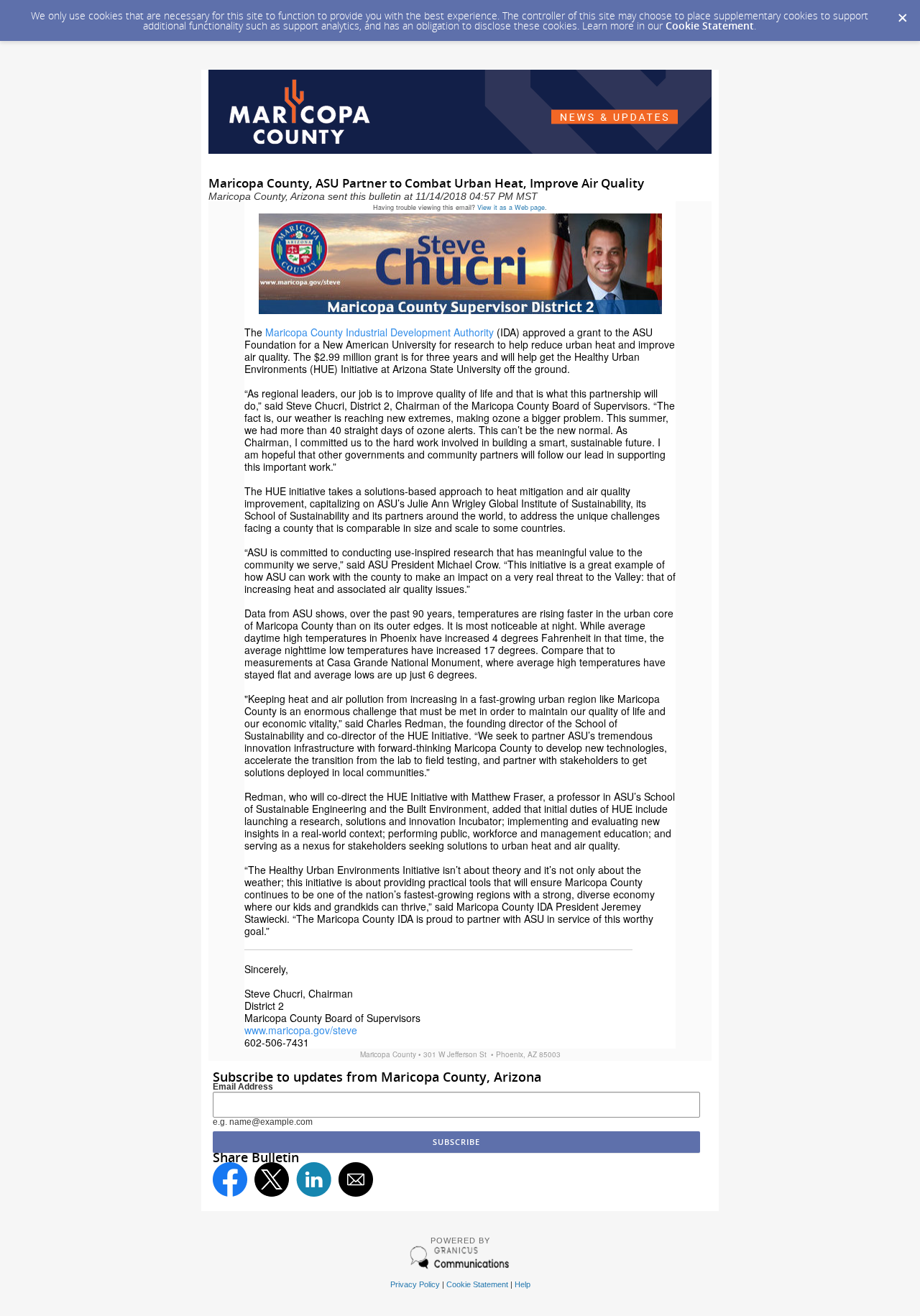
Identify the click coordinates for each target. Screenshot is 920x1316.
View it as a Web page (511, 207)
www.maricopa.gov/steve (300, 1030)
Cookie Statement (710, 25)
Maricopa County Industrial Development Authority (379, 332)
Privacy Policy (415, 1284)
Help (522, 1284)
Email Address (243, 1087)
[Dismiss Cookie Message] (902, 13)
